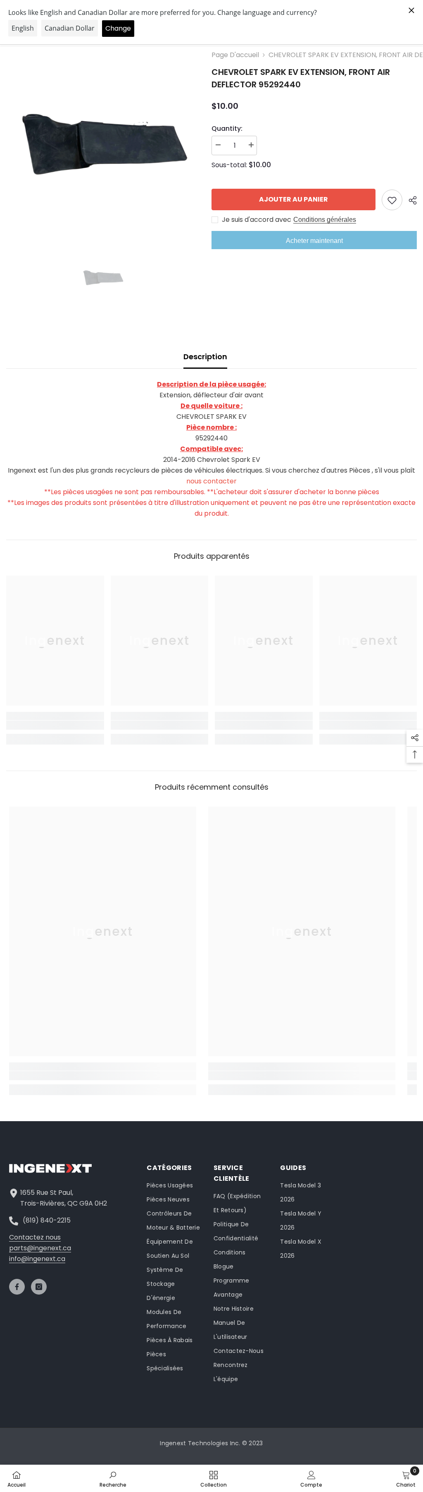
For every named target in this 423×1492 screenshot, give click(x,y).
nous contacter (211, 481)
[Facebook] (17, 1287)
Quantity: (227, 128)
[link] (55, 725)
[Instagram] (39, 1287)
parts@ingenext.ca (40, 1248)
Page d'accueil (235, 55)
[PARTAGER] (409, 200)
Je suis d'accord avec (256, 220)
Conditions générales (324, 219)
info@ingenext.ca (37, 1259)
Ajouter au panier (293, 199)
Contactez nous (35, 1237)
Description (205, 356)
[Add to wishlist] (392, 200)
